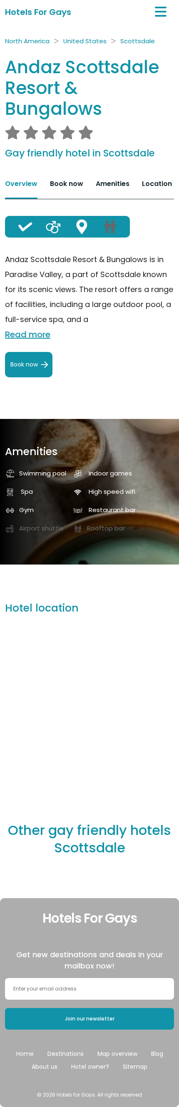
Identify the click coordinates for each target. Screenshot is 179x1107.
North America (27, 41)
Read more (27, 334)
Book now (66, 183)
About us (44, 1066)
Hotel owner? (90, 1066)
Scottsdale (137, 41)
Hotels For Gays (38, 12)
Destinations (65, 1054)
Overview (21, 183)
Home (25, 1054)
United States (85, 41)
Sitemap (135, 1066)
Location (157, 183)
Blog (157, 1054)
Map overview (117, 1054)
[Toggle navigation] (160, 11)
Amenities (112, 183)
